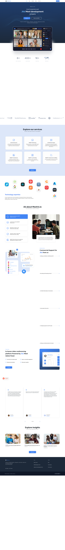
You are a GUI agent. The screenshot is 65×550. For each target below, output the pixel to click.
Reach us (26, 18)
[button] (39, 1)
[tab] (16, 216)
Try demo (8, 367)
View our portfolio (36, 18)
